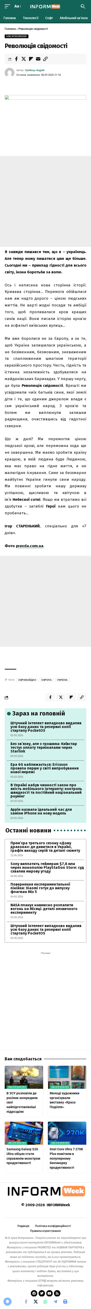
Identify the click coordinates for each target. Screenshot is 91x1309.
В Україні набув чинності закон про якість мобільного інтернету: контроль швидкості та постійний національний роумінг (46, 790)
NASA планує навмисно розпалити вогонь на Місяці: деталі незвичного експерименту (43, 909)
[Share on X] (23, 59)
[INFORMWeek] (45, 6)
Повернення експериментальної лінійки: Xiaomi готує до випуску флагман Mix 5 (40, 888)
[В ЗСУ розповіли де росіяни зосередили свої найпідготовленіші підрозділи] (24, 1077)
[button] (9, 6)
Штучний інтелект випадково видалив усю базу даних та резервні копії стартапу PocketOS (45, 727)
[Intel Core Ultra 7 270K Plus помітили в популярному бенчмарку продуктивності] (67, 1133)
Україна (62, 680)
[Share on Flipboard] (31, 59)
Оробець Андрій (34, 70)
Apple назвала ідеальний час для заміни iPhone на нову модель (41, 811)
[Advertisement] (45, 201)
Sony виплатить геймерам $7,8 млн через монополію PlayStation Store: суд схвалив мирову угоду (47, 867)
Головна (10, 29)
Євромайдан (27, 680)
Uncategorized (16, 36)
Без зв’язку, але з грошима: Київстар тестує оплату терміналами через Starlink (43, 747)
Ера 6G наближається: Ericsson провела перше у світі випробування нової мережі (44, 768)
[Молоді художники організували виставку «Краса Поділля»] (67, 1077)
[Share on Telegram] (55, 1301)
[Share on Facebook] (16, 59)
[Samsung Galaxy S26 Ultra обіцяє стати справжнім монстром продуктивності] (24, 1133)
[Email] (38, 59)
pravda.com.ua (29, 545)
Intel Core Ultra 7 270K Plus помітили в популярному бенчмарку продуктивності (66, 1158)
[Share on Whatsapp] (45, 1301)
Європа (47, 680)
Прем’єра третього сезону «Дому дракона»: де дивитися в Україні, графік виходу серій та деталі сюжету (45, 847)
